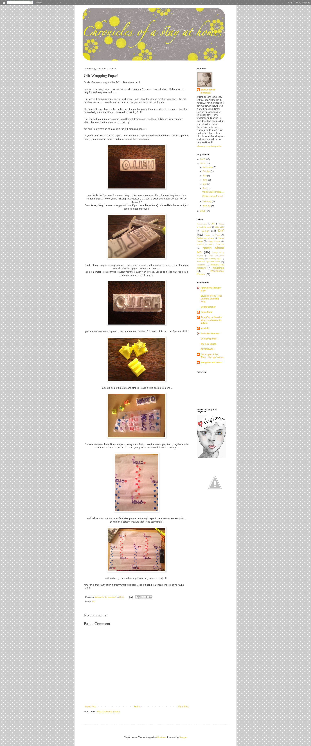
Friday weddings (205, 238)
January (207, 205)
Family (207, 235)
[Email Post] (131, 597)
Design (205, 230)
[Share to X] (143, 597)
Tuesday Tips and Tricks (208, 262)
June (205, 180)
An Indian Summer (210, 333)
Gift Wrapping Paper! (212, 196)
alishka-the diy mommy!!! (207, 91)
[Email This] (137, 597)
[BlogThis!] (140, 597)
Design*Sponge (209, 339)
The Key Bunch (208, 344)
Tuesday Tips (215, 259)
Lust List (220, 244)
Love (210, 244)
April (205, 188)
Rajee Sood (206, 312)
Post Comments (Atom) (108, 711)
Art (212, 224)
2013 (203, 159)
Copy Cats (219, 227)
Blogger (183, 737)
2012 (203, 163)
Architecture (202, 224)
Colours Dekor (208, 307)
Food (217, 235)
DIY (93, 601)
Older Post (183, 706)
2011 (203, 211)
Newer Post (90, 706)
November (208, 167)
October (207, 171)
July (205, 175)
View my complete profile (209, 146)
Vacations (201, 265)
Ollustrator (161, 737)
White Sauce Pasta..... (213, 192)
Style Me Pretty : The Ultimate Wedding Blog (211, 299)
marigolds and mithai (211, 362)
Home (137, 706)
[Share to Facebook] (147, 597)
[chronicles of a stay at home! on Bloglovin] (211, 457)
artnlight (205, 328)
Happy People (214, 241)
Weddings (218, 267)
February (207, 201)
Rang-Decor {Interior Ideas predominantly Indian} (211, 320)
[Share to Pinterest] (150, 597)
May (205, 184)
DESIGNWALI (207, 349)
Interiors (200, 244)
